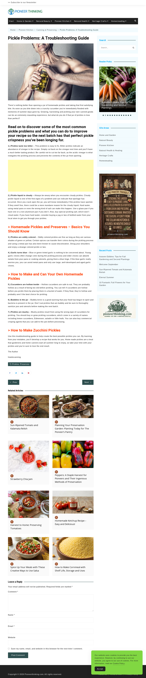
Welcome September (108, 264)
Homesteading (118, 21)
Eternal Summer (106, 277)
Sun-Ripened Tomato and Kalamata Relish (115, 271)
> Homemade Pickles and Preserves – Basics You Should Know (49, 229)
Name (11, 615)
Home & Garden (24, 21)
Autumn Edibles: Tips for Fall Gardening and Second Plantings (117, 105)
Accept (100, 669)
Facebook (10, 373)
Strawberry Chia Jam (21, 479)
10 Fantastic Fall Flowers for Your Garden (114, 284)
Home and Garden (107, 135)
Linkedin (23, 373)
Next (87, 382)
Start (11, 21)
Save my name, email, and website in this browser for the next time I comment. (47, 649)
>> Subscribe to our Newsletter (22, 2)
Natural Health (81, 21)
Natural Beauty (43, 21)
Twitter (16, 373)
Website (11, 637)
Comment (13, 592)
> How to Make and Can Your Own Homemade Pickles (45, 276)
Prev (15, 382)
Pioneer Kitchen (62, 21)
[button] (103, 115)
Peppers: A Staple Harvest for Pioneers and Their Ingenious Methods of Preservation (71, 478)
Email (11, 626)
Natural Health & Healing (110, 150)
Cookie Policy (119, 663)
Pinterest (29, 373)
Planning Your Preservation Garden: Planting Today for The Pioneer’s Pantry (72, 429)
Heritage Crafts (99, 21)
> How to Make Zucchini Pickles (34, 330)
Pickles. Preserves (20, 364)
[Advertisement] (51, 176)
